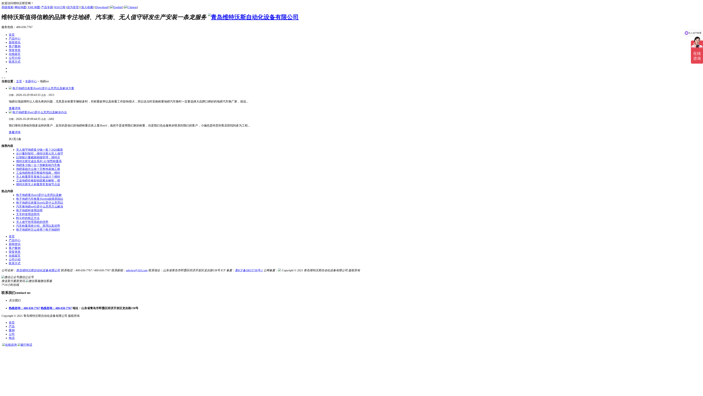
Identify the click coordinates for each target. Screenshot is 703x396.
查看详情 (15, 108)
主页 (19, 81)
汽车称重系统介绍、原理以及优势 (38, 225)
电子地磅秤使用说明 (29, 210)
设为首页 (73, 7)
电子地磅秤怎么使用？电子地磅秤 (38, 229)
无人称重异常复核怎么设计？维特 (38, 176)
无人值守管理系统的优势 (32, 221)
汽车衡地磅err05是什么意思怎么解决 (39, 206)
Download (102, 7)
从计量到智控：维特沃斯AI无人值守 (39, 153)
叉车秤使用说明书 (28, 214)
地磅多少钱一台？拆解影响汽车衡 (38, 165)
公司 (12, 334)
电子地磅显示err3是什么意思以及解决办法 (39, 112)
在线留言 (15, 255)
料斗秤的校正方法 (28, 218)
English (117, 7)
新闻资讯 (15, 244)
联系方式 (15, 263)
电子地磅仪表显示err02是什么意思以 (39, 202)
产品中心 (15, 240)
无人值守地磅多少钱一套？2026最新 (39, 149)
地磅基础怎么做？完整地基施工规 (38, 168)
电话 (12, 338)
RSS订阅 (59, 7)
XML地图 (33, 7)
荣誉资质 (15, 251)
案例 (12, 330)
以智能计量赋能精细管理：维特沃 (38, 157)
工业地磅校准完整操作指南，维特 (38, 172)
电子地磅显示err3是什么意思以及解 (39, 195)
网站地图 (20, 7)
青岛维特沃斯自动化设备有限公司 (38, 270)
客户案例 (15, 248)
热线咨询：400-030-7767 (24, 308)
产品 (12, 326)
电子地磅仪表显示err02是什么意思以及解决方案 (43, 88)
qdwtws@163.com (137, 270)
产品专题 (47, 7)
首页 (12, 322)
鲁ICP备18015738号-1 (249, 270)
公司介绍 (15, 259)
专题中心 (31, 81)
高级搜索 (7, 7)
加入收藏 (87, 7)
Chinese (132, 7)
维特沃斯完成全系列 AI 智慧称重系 (39, 161)
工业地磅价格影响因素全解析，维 (38, 180)
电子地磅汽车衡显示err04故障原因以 (39, 198)
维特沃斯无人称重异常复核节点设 (38, 184)
